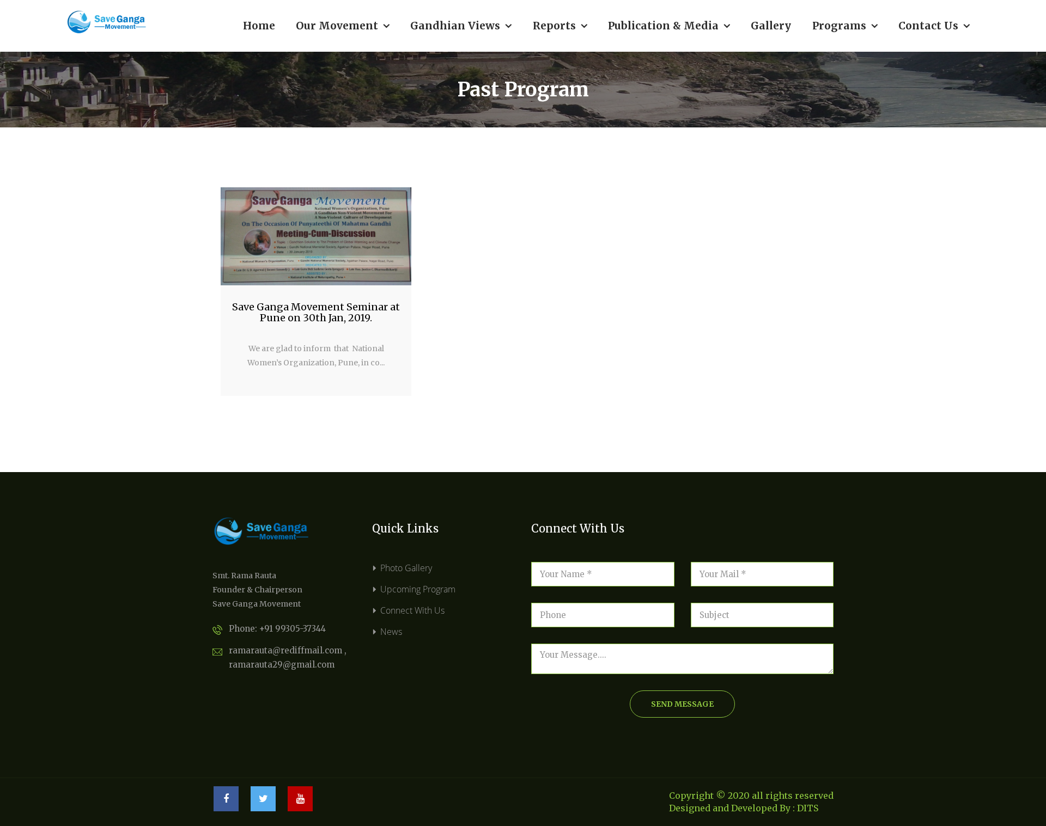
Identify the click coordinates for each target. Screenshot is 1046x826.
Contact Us (934, 25)
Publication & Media (669, 25)
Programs (845, 25)
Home (259, 25)
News (391, 632)
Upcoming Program (417, 589)
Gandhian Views (461, 25)
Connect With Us (412, 610)
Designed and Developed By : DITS (743, 808)
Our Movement (343, 25)
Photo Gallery (406, 568)
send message (682, 704)
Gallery (771, 25)
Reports (560, 25)
